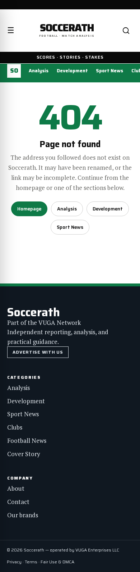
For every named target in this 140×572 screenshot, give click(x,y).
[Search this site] (126, 30)
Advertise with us (38, 352)
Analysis (38, 70)
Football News (26, 440)
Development (72, 70)
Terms (31, 561)
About (15, 488)
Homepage (29, 209)
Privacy (14, 561)
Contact (18, 502)
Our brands (22, 515)
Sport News (109, 70)
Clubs (14, 427)
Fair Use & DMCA (57, 561)
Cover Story (23, 454)
